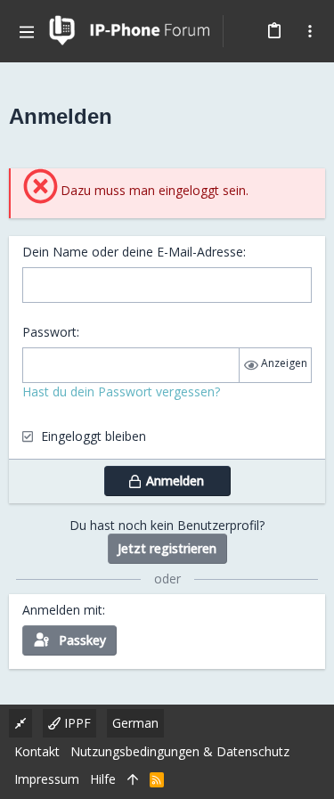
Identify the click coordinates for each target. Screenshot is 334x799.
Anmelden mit (62, 609)
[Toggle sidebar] (310, 31)
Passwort (49, 331)
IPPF (76, 722)
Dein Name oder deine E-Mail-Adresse (132, 251)
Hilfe (103, 778)
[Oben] (132, 779)
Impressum (46, 778)
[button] (27, 31)
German (135, 722)
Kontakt (37, 751)
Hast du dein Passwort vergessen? (121, 391)
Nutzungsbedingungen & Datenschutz (179, 751)
